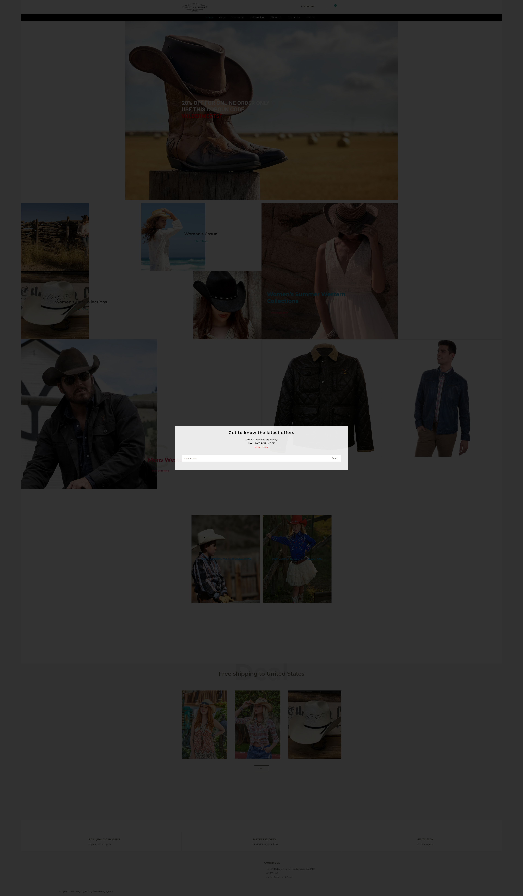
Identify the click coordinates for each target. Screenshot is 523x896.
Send (334, 458)
